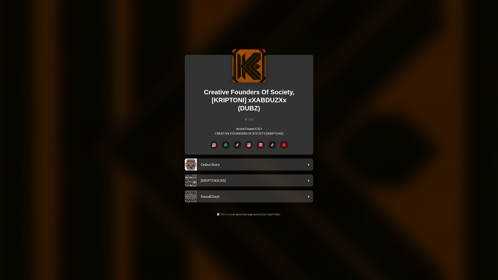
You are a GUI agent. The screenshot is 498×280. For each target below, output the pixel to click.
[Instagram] (214, 145)
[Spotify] (226, 145)
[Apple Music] (261, 145)
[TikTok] (237, 145)
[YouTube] (284, 145)
